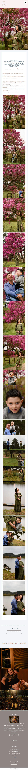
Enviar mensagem (15, 751)
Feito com (14, 768)
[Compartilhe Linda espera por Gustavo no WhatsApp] (12, 628)
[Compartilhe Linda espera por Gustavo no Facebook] (10, 628)
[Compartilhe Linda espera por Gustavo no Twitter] (15, 628)
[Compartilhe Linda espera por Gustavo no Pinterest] (17, 628)
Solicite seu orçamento (14, 632)
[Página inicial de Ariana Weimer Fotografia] (4, 4)
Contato (14, 762)
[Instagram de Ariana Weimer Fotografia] (14, 757)
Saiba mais (14, 735)
